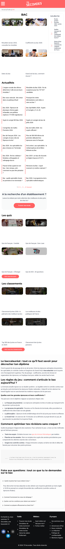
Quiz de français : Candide (10, 243)
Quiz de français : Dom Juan (35, 243)
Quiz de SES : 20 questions (35, 272)
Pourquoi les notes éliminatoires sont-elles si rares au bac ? (35, 100)
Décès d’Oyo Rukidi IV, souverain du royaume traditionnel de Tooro (57, 46)
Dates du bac (6, 74)
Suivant (29, 187)
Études (9, 9)
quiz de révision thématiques (41, 434)
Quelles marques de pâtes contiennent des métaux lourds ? (57, 33)
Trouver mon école (24, 205)
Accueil (4, 9)
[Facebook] (3, 531)
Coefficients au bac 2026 (34, 43)
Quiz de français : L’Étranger (11, 272)
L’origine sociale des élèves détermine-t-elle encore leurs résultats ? (12, 90)
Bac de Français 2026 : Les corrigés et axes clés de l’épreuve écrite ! (12, 138)
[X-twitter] (8, 531)
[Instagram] (13, 531)
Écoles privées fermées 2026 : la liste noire (57, 22)
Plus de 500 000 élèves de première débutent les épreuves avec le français (35, 138)
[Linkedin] (8, 536)
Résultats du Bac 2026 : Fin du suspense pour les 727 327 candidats (36, 90)
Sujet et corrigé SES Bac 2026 (13, 120)
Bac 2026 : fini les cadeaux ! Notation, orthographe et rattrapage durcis (12, 158)
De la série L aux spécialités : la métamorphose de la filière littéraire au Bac (36, 148)
